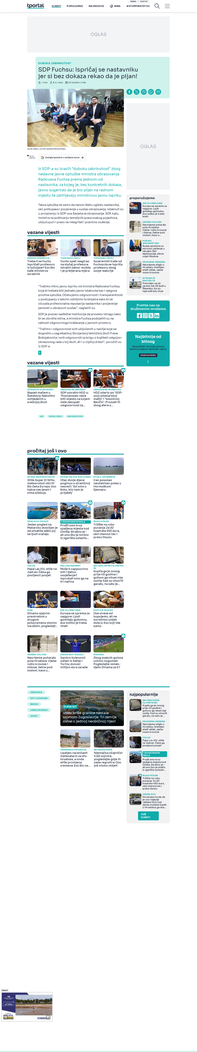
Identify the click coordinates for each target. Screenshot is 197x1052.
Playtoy (144, 1)
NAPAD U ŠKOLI (55, 416)
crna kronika (39, 710)
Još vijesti (145, 816)
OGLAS (98, 34)
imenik (133, 1)
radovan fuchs (75, 416)
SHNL (117, 6)
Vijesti (56, 6)
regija (34, 704)
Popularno (75, 6)
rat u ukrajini (38, 698)
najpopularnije (144, 694)
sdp (42, 416)
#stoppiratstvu (138, 6)
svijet (34, 716)
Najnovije (96, 6)
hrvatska (36, 692)
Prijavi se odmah (148, 355)
